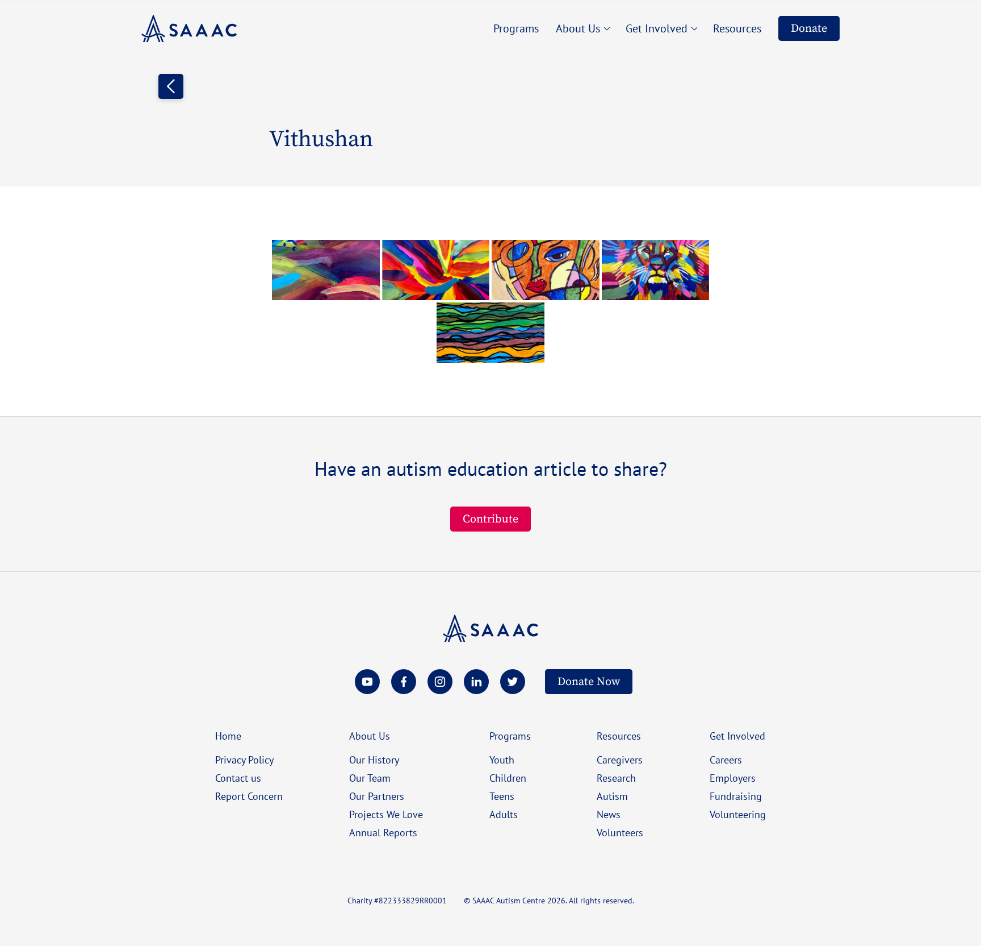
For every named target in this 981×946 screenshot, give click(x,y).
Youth (501, 759)
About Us (369, 735)
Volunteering (738, 814)
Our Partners (376, 796)
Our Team (370, 777)
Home (228, 735)
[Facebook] (403, 681)
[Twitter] (512, 681)
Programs (510, 735)
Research (616, 777)
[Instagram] (439, 681)
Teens (501, 796)
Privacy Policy (244, 759)
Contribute (490, 518)
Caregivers (620, 759)
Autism (612, 796)
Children (507, 777)
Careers (726, 759)
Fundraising (736, 796)
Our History (374, 759)
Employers (733, 777)
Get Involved (737, 735)
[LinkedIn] (476, 681)
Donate (809, 28)
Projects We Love (386, 814)
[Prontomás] (189, 28)
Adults (503, 814)
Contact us (238, 777)
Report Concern (249, 796)
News (609, 814)
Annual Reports (383, 832)
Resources (619, 735)
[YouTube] (367, 681)
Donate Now (588, 681)
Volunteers (620, 832)
